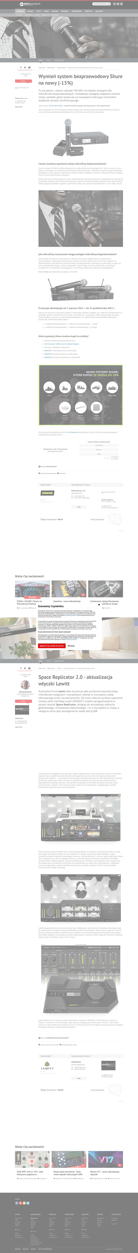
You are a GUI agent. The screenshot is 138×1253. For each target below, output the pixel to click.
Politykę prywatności (71, 615)
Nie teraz (71, 646)
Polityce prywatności (71, 639)
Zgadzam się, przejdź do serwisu (52, 646)
